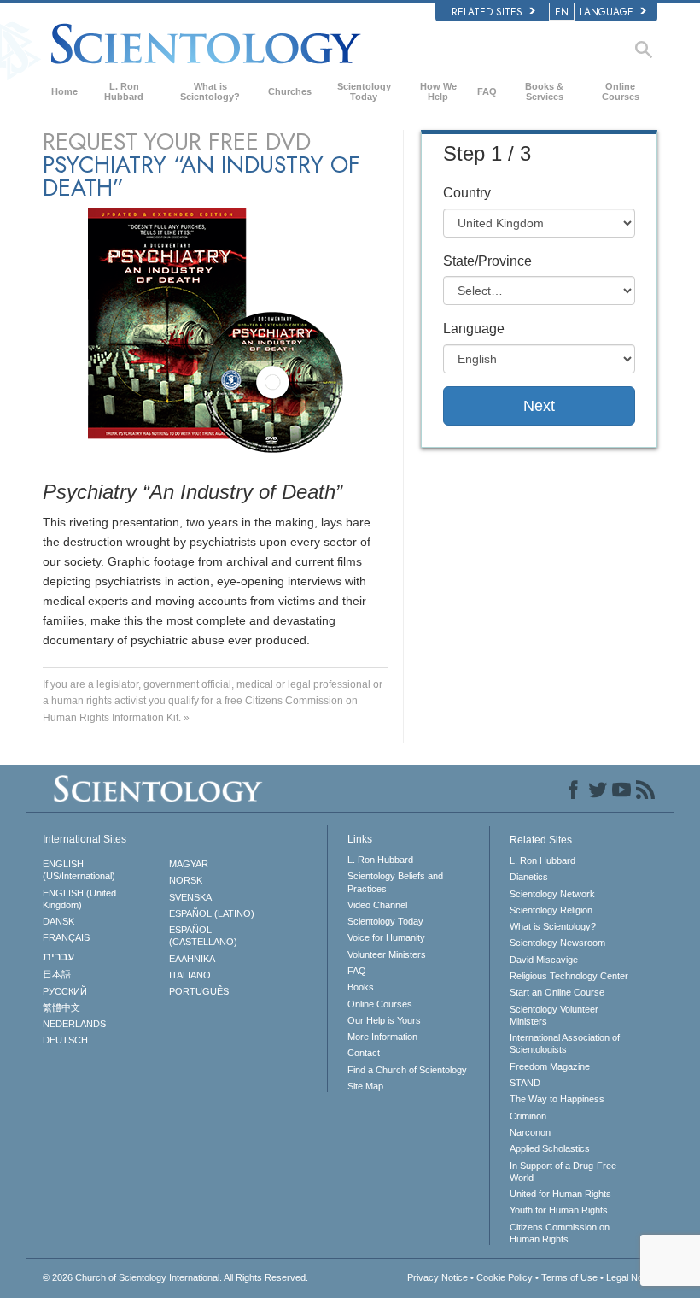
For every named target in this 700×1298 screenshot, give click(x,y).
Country (467, 192)
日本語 (57, 974)
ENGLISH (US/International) (79, 870)
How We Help (438, 91)
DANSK (58, 921)
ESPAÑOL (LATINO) (211, 913)
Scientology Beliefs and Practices (395, 882)
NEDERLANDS (74, 1024)
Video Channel (377, 905)
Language (474, 328)
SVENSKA (190, 897)
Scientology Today (364, 91)
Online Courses (620, 91)
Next (539, 405)
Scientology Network (552, 894)
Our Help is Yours (384, 1020)
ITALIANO (190, 975)
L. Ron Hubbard (123, 91)
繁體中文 (61, 1007)
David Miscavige (544, 959)
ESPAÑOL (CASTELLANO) (203, 936)
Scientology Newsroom (557, 942)
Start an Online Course (557, 992)
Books (360, 987)
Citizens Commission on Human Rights (560, 1233)
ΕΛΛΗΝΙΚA (192, 959)
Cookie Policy (504, 1277)
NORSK (185, 880)
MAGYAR (188, 864)
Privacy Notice (437, 1277)
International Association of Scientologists (565, 1043)
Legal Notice (631, 1277)
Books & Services (544, 91)
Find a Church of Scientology (407, 1070)
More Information (382, 1036)
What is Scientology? (210, 91)
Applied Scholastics (550, 1148)
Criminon (528, 1116)
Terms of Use (569, 1277)
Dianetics (529, 877)
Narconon (530, 1132)
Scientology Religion (551, 910)
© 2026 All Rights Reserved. (175, 1277)
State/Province (487, 261)
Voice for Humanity (386, 937)
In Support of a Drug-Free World (563, 1171)
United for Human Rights (560, 1194)
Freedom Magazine (550, 1066)
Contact (363, 1053)
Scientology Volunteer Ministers (554, 1015)
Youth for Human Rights (559, 1210)
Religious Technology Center (569, 976)
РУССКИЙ (65, 991)
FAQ (487, 91)
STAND (525, 1083)
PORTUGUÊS (199, 991)
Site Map (365, 1086)
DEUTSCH (65, 1040)
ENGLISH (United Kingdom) (79, 899)
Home (64, 91)
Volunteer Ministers (386, 954)
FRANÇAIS (66, 937)
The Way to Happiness (557, 1099)
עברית (58, 956)
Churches (290, 91)
